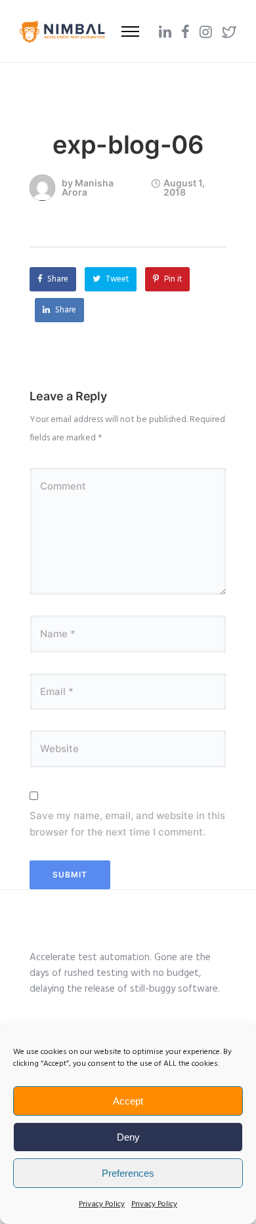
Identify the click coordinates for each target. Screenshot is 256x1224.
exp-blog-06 (128, 144)
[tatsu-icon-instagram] (206, 31)
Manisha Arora (88, 187)
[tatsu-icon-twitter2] (229, 31)
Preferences (128, 1173)
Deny (128, 1137)
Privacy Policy (102, 1204)
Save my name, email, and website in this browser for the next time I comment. (127, 824)
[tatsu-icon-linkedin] (165, 31)
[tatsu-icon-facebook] (185, 31)
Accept (128, 1101)
